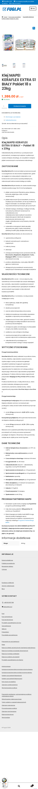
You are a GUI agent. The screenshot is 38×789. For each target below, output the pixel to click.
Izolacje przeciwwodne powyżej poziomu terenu (17, 669)
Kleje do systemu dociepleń (10, 657)
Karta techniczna (11, 120)
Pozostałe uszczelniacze (9, 635)
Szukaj (19, 786)
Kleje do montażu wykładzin (10, 654)
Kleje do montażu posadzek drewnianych (15, 651)
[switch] (4, 786)
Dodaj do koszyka (20, 106)
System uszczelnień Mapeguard (12, 679)
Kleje (3, 645)
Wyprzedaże (6, 717)
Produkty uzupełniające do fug (11, 623)
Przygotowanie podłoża (9, 708)
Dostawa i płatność (8, 583)
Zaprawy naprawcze (8, 705)
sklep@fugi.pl (7, 607)
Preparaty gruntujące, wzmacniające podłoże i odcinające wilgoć (16, 695)
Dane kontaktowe (7, 560)
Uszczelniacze (6, 626)
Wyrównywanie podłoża (9, 688)
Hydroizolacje (6, 666)
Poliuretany (5, 632)
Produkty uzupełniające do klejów (12, 660)
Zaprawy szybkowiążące (10, 685)
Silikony (4, 629)
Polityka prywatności (8, 563)
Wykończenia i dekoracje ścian (12, 699)
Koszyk (29, 785)
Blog (3, 589)
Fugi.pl (5, 17)
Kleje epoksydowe (8, 714)
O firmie (4, 569)
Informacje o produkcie (13, 117)
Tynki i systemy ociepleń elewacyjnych (14, 702)
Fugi (3, 614)
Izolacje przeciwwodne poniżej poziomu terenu (17, 673)
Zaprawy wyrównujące (9, 711)
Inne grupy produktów (14, 17)
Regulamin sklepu (7, 566)
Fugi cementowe (7, 617)
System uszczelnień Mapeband (12, 676)
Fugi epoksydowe (7, 620)
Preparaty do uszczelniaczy (10, 642)
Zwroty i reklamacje (8, 586)
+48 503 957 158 (8, 602)
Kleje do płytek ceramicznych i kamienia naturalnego (18, 648)
